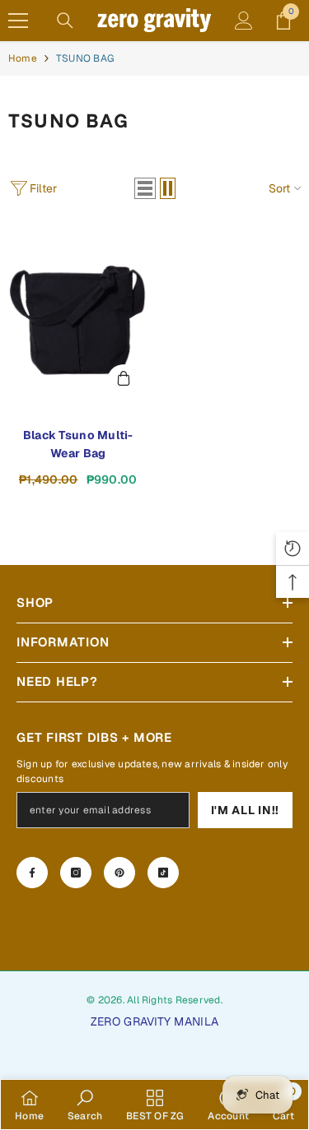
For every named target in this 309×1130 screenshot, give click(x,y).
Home (22, 58)
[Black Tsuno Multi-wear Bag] (78, 315)
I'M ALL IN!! (245, 810)
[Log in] (244, 21)
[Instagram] (75, 872)
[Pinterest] (119, 872)
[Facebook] (32, 872)
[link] (85, 1104)
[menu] (18, 20)
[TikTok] (163, 872)
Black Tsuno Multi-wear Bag (78, 444)
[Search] (65, 20)
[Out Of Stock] (123, 380)
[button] (145, 188)
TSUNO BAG (85, 58)
